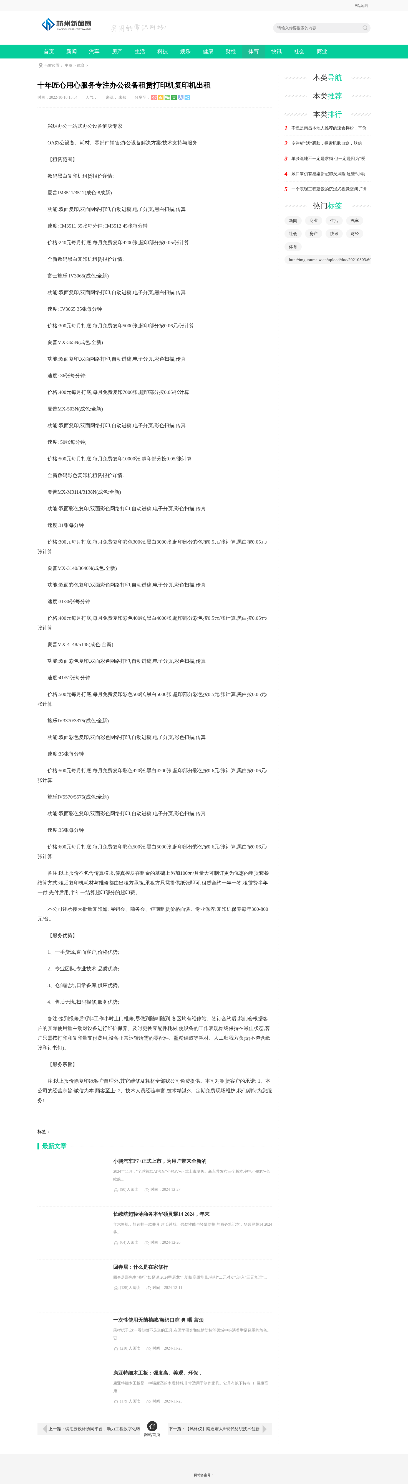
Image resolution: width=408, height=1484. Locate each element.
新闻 (71, 51)
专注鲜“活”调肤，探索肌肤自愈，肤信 (326, 143)
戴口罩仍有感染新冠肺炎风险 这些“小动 (328, 174)
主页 (68, 65)
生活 (140, 51)
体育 (253, 51)
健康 (208, 51)
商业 (322, 51)
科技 (162, 51)
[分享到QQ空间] (160, 97)
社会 (299, 51)
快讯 (276, 51)
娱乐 (185, 51)
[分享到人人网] (180, 97)
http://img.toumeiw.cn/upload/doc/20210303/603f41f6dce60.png (345, 259)
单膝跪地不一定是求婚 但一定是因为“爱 (328, 158)
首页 (49, 51)
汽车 (94, 51)
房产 (117, 51)
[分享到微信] (167, 97)
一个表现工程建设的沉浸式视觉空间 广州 (329, 189)
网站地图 (361, 6)
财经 (231, 51)
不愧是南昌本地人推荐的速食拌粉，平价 (328, 128)
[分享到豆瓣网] (174, 97)
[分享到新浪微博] (154, 97)
